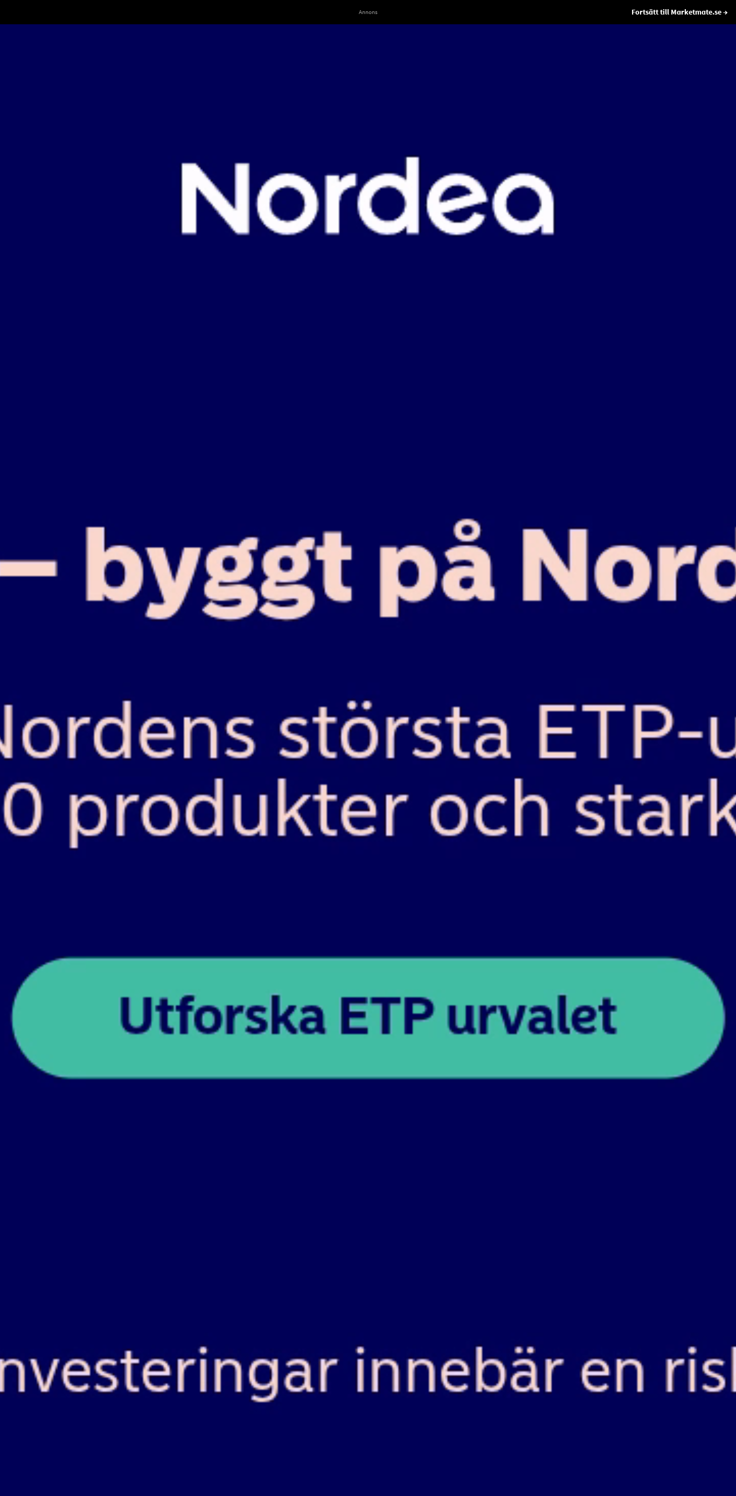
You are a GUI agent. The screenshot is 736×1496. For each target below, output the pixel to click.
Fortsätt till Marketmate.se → (679, 12)
